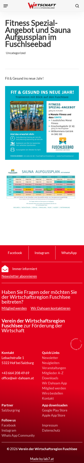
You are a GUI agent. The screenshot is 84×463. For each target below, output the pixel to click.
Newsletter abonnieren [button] (19, 276)
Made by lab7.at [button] (42, 459)
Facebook (9, 425)
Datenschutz (51, 430)
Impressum (50, 425)
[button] (6, 6)
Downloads (50, 378)
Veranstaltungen (54, 368)
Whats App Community (18, 435)
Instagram (9, 430)
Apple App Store (53, 415)
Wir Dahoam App (54, 383)
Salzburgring (11, 410)
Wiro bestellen (52, 393)
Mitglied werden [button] (14, 308)
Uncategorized (16, 53)
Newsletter (50, 358)
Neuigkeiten (50, 363)
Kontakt (48, 398)
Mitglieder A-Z (52, 373)
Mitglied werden (54, 388)
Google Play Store (54, 410)
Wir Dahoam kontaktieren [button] (50, 308)
